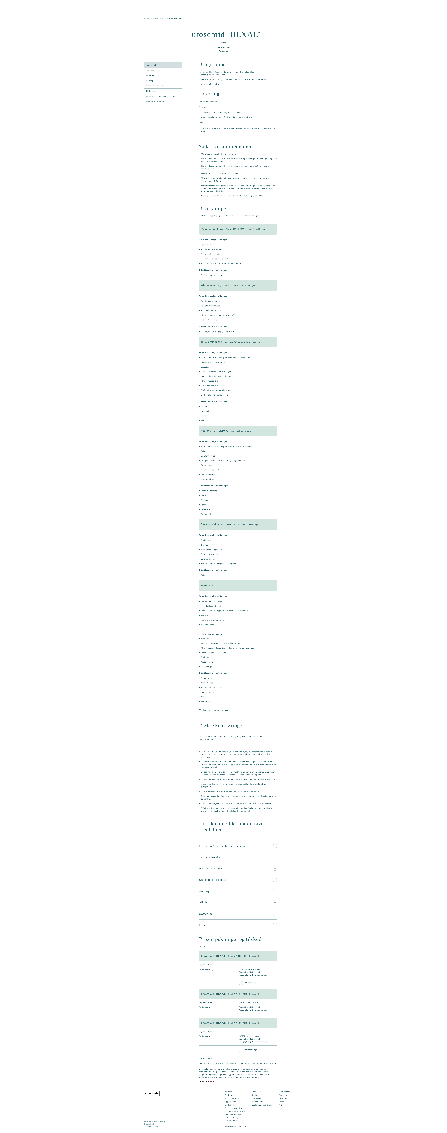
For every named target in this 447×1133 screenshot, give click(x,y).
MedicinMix (230, 1105)
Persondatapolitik (259, 1101)
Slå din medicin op (160, 18)
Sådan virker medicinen (154, 86)
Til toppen (150, 70)
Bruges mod (150, 75)
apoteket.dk (148, 18)
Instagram (283, 1098)
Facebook (283, 1095)
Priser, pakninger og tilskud (156, 101)
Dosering (149, 81)
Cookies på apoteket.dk (262, 1105)
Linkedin (282, 1101)
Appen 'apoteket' (232, 1101)
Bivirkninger (150, 91)
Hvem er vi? (257, 1098)
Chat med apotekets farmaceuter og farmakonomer (233, 1117)
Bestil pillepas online (233, 1108)
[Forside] (152, 1093)
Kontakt (255, 1095)
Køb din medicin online (235, 1111)
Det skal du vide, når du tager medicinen (160, 96)
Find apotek (230, 1095)
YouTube (282, 1105)
